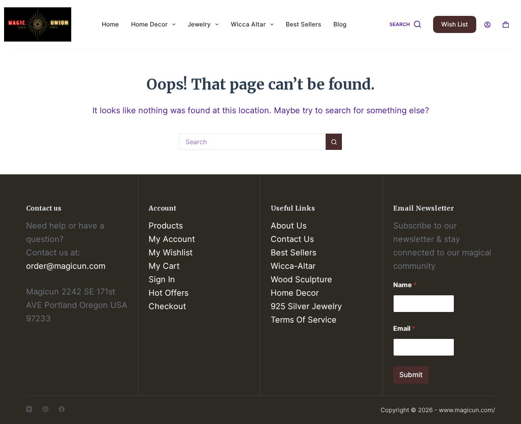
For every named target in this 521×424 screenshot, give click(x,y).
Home (110, 24)
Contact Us (292, 239)
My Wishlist (171, 252)
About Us (288, 226)
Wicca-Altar (293, 266)
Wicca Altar (248, 24)
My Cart (164, 266)
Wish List (454, 24)
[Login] (487, 25)
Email (404, 328)
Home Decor (149, 24)
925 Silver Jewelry (306, 306)
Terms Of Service (304, 320)
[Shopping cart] (506, 25)
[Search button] (334, 142)
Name (405, 285)
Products (166, 226)
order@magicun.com (65, 266)
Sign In (162, 279)
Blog (339, 24)
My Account (172, 239)
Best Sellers (303, 24)
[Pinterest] (45, 409)
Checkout (167, 306)
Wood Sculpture (301, 279)
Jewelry (199, 24)
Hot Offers (168, 293)
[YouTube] (29, 409)
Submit (410, 375)
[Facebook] (62, 409)
